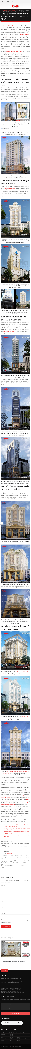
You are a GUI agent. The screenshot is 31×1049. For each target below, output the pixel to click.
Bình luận (3, 885)
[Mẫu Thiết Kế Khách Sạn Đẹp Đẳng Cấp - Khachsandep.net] (15, 6)
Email (2, 907)
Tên (2, 901)
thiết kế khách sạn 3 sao (18, 93)
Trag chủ (3, 10)
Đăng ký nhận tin (15, 1015)
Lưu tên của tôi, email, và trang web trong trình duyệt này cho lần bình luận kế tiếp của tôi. (14, 921)
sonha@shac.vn (10, 853)
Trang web (3, 913)
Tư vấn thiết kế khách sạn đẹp (12, 10)
